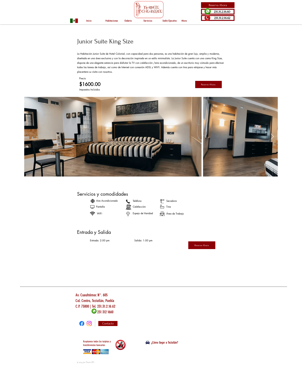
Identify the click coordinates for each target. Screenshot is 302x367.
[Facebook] (81, 323)
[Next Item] (272, 137)
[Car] (147, 343)
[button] (218, 5)
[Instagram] (89, 323)
